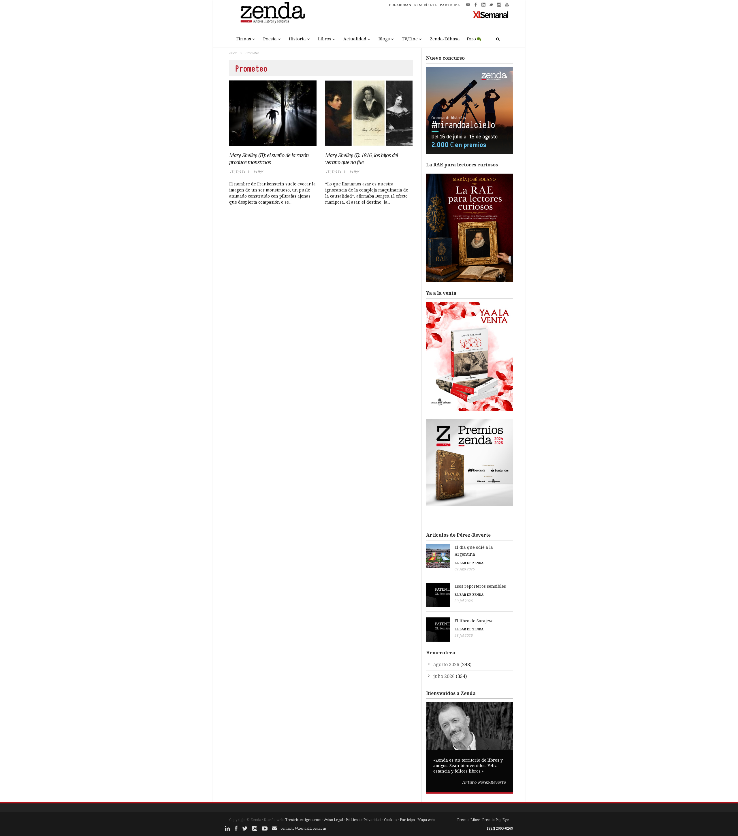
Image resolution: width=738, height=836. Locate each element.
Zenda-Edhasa (445, 39)
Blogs (384, 39)
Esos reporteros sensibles (480, 586)
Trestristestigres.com (303, 819)
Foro (471, 39)
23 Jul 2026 (464, 635)
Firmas (243, 39)
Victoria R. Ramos (246, 172)
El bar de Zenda (469, 563)
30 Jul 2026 (464, 600)
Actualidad (354, 39)
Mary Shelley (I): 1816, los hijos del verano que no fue (361, 159)
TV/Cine (410, 39)
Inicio (233, 53)
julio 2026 (444, 676)
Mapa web (426, 819)
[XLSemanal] (491, 14)
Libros (324, 39)
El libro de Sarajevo (474, 620)
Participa (407, 819)
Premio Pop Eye (495, 819)
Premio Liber (468, 819)
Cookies (390, 819)
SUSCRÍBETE (425, 5)
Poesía (270, 39)
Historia (297, 39)
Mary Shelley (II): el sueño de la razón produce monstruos (269, 159)
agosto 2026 (446, 664)
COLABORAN (400, 5)
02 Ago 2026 (465, 569)
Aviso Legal (333, 819)
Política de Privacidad (363, 819)
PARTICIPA (450, 5)
